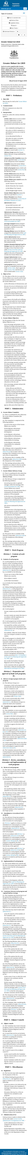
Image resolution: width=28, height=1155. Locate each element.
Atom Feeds (14, 28)
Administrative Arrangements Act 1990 (13, 1120)
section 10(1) (11, 269)
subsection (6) (22, 1004)
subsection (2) (7, 451)
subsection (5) (10, 998)
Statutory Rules (15, 20)
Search (14, 25)
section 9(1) (21, 169)
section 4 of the (17, 1119)
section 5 (19, 194)
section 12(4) (19, 271)
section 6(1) (22, 165)
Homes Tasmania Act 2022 (13, 200)
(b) (7, 731)
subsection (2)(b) (17, 459)
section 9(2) (9, 713)
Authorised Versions (9, 31)
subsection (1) (7, 589)
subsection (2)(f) (20, 535)
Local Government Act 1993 (12, 221)
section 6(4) (21, 160)
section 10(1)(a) (10, 841)
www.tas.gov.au (6, 8)
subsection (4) (10, 967)
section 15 (21, 150)
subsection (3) (7, 570)
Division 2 (8, 823)
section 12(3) (11, 268)
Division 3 (14, 1009)
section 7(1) (7, 156)
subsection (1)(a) (22, 738)
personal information (7, 1153)
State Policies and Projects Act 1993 (14, 668)
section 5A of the (12, 249)
